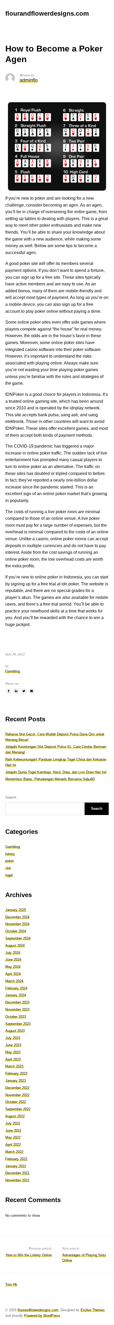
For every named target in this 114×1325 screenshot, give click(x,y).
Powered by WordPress (42, 1316)
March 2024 (14, 981)
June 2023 (13, 1045)
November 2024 (17, 924)
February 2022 (16, 1159)
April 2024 (13, 974)
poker (9, 861)
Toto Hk (11, 1285)
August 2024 (15, 945)
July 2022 (12, 1123)
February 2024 (16, 988)
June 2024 (13, 960)
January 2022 (15, 1166)
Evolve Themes (93, 1310)
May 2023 (12, 1052)
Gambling (12, 671)
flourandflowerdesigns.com (37, 1310)
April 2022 (13, 1145)
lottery (10, 854)
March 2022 (14, 1152)
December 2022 (17, 1088)
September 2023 (17, 1024)
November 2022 (17, 1095)
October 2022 (15, 1102)
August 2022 (15, 1116)
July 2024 (12, 953)
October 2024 (15, 931)
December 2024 (17, 917)
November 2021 (17, 1180)
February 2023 (16, 1073)
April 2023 (13, 1059)
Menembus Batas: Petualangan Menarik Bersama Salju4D (50, 779)
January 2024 (15, 995)
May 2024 (12, 967)
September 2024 (17, 938)
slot (8, 868)
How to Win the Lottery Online (29, 1255)
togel (9, 875)
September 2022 (17, 1109)
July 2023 (12, 1038)
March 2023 (14, 1066)
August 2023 (15, 1031)
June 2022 (13, 1131)
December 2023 (17, 1002)
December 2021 (17, 1173)
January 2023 (15, 1081)
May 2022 (12, 1137)
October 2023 (15, 1017)
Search (10, 797)
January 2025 (15, 910)
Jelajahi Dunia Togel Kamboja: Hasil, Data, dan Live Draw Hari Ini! (56, 772)
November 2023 (17, 1009)
